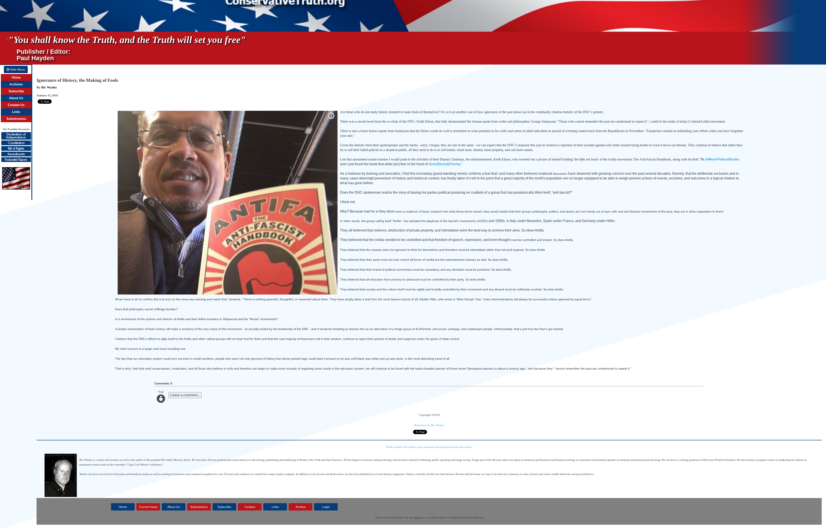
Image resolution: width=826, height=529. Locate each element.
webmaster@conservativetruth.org (465, 517)
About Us (16, 98)
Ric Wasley (49, 87)
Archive (301, 507)
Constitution (16, 143)
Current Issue (148, 507)
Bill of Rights (16, 148)
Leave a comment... (185, 395)
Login (326, 507)
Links (16, 112)
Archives (16, 84)
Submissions (16, 118)
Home (16, 77)
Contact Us (16, 105)
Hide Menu (17, 69)
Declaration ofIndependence (16, 135)
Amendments (16, 154)
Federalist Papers (16, 160)
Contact (250, 507)
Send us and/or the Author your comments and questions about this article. (429, 447)
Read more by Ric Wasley (429, 425)
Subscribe (16, 91)
